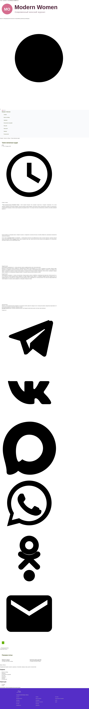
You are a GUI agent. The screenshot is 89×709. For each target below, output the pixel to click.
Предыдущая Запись (4, 647)
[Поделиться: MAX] (29, 475)
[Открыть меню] (44, 109)
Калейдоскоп (18, 705)
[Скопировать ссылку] (3, 642)
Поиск (17, 0)
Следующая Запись (4, 649)
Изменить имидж (6, 660)
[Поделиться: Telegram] (29, 365)
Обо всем (56, 696)
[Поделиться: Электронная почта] (29, 640)
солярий (14, 239)
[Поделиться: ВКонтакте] (29, 420)
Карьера (27, 18)
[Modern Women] (44, 17)
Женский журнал (19, 698)
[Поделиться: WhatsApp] (29, 530)
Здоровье (8, 18)
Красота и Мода (3, 18)
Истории (17, 703)
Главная (5, 114)
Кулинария (37, 700)
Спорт (56, 700)
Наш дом (20, 18)
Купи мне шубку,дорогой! (35, 660)
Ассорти (17, 696)
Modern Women (6, 112)
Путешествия (6, 134)
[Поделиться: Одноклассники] (29, 585)
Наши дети (24, 18)
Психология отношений (14, 18)
